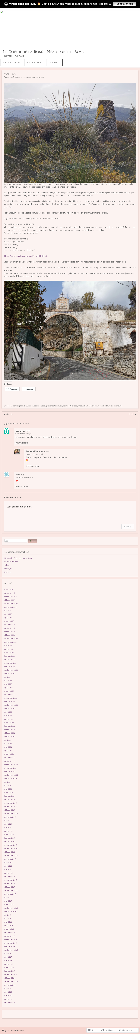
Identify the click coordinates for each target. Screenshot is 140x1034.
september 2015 (11, 950)
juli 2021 (7, 740)
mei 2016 (8, 922)
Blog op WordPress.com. (13, 1030)
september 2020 (11, 775)
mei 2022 (8, 715)
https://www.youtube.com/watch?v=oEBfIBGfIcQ (25, 256)
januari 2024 (9, 659)
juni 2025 (8, 614)
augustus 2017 (10, 894)
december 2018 (11, 845)
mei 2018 (8, 869)
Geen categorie (33, 406)
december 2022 (10, 698)
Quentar (90, 406)
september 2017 (11, 890)
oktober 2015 (9, 946)
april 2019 (8, 831)
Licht (132, 414)
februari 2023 (9, 694)
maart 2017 (9, 904)
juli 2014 (7, 988)
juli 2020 (8, 782)
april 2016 (8, 925)
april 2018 (8, 873)
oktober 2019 (9, 810)
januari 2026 (9, 593)
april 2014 (8, 999)
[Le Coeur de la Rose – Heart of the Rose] (70, 28)
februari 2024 (9, 656)
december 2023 (10, 663)
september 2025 (11, 603)
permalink (118, 406)
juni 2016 (8, 918)
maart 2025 (9, 621)
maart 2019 (9, 834)
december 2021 (10, 729)
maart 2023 (9, 691)
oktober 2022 (9, 701)
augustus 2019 (10, 817)
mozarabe (82, 406)
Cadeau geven (124, 3)
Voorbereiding (34, 62)
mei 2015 (8, 960)
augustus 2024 (10, 642)
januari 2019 (9, 841)
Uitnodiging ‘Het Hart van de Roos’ (18, 558)
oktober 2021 (9, 733)
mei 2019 (8, 827)
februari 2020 (10, 796)
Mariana (7, 572)
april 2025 (8, 617)
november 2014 (10, 974)
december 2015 (10, 939)
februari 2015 (9, 971)
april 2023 (8, 687)
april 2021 (8, 750)
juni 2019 (8, 824)
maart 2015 (9, 967)
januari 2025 (9, 628)
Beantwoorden (21, 443)
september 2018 (11, 855)
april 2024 (8, 649)
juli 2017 (7, 897)
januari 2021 (9, 761)
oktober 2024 (9, 635)
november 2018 (11, 848)
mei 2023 (8, 684)
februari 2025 (9, 624)
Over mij (53, 62)
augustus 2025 (10, 607)
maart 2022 (9, 722)
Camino (66, 406)
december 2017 (10, 880)
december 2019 (10, 803)
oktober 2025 (9, 600)
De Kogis (7, 569)
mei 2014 (8, 995)
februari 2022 (9, 726)
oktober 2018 (9, 852)
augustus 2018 (10, 859)
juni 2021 (8, 743)
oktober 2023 (9, 666)
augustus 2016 (10, 911)
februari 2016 (9, 932)
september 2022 (11, 705)
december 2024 (11, 631)
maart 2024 (9, 652)
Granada (73, 406)
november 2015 (10, 943)
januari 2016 (9, 936)
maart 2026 (9, 589)
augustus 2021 (10, 736)
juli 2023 (7, 677)
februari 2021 (9, 757)
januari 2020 (9, 799)
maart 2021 (9, 754)
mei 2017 (8, 901)
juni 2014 (8, 992)
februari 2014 (9, 1002)
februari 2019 (9, 838)
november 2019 (10, 806)
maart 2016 (9, 929)
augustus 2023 (10, 673)
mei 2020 (8, 789)
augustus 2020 (10, 778)
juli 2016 (7, 915)
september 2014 (11, 981)
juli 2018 (7, 862)
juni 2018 (8, 866)
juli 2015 (7, 953)
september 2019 (11, 813)
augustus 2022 (10, 708)
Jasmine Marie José (36, 77)
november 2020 (11, 768)
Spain (96, 406)
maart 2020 (9, 792)
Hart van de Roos (11, 562)
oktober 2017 (9, 887)
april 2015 (8, 964)
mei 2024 (8, 645)
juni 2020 (8, 785)
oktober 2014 (9, 978)
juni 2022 (8, 712)
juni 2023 (8, 680)
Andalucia (58, 406)
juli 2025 (7, 610)
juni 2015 (8, 957)
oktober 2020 (9, 771)
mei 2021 (8, 747)
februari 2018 (9, 876)
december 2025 (10, 596)
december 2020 (11, 764)
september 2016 (11, 908)
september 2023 (11, 670)
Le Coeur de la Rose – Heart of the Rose (43, 51)
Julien (6, 565)
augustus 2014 (10, 985)
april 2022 (8, 719)
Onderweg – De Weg (12, 62)
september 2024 (11, 638)
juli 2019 (7, 820)
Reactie (127, 526)
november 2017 (10, 883)
